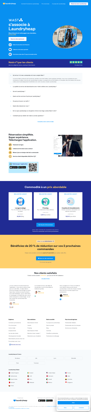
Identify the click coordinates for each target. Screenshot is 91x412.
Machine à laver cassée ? (33, 333)
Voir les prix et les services (45, 224)
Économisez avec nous (14, 341)
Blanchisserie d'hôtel (32, 330)
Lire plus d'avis (45, 278)
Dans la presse (50, 325)
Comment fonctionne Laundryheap (30, 3)
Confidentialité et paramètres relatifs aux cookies (19, 408)
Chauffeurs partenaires (52, 333)
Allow (73, 402)
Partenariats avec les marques (72, 325)
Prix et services (45, 3)
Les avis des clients (13, 333)
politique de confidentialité (52, 406)
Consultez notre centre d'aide (46, 121)
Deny (65, 407)
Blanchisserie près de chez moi (16, 338)
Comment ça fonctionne (15, 322)
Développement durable (15, 336)
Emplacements (12, 330)
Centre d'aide (12, 328)
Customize (81, 407)
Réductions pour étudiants (34, 336)
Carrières (48, 330)
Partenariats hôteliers (70, 322)
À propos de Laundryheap (58, 3)
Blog (47, 328)
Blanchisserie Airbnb (32, 322)
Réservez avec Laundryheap (78, 3)
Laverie (29, 325)
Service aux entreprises (71, 328)
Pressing (29, 328)
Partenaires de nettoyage (52, 336)
